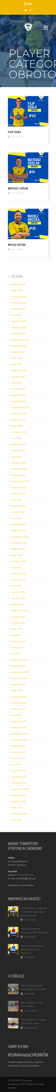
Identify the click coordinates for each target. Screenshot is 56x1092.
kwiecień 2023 (19, 506)
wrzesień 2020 (19, 678)
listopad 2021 (18, 604)
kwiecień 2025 (19, 370)
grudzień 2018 (19, 776)
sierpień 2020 (19, 684)
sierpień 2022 (18, 549)
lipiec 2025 (17, 358)
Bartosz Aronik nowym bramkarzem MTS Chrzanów (32, 949)
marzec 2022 (18, 580)
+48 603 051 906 (24, 875)
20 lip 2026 (29, 937)
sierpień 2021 (18, 623)
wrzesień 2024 (19, 413)
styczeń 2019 (18, 770)
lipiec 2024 (17, 426)
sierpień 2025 (18, 352)
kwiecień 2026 (19, 302)
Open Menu (46, 27)
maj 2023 (16, 499)
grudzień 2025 (19, 327)
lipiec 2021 (17, 629)
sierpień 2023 (18, 493)
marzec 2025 (18, 376)
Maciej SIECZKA (17, 245)
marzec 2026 (18, 309)
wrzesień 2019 (19, 740)
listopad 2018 (18, 783)
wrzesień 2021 (19, 616)
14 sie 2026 (29, 919)
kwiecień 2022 (19, 573)
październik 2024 (20, 407)
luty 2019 (16, 764)
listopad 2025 (18, 333)
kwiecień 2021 (19, 641)
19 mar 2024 (30, 1010)
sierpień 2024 (19, 419)
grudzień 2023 (19, 469)
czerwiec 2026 (19, 296)
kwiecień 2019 (19, 752)
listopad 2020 (19, 666)
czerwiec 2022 (19, 561)
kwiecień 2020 (19, 703)
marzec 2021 (18, 647)
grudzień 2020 (19, 660)
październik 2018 (20, 789)
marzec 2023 (18, 512)
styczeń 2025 (18, 389)
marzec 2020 (19, 709)
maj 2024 (16, 438)
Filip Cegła (14, 132)
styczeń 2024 (19, 463)
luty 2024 (16, 456)
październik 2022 (20, 536)
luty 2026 (16, 315)
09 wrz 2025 (17, 137)
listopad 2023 (18, 475)
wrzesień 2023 (19, 487)
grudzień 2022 (19, 524)
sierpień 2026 (18, 284)
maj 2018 (16, 820)
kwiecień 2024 (19, 444)
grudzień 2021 (19, 598)
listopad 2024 (19, 401)
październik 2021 (20, 610)
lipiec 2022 (17, 555)
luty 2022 (16, 586)
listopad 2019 (18, 727)
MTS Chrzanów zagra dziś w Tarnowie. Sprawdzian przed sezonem (34, 912)
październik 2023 (20, 481)
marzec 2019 (18, 758)
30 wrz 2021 (16, 249)
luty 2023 (16, 518)
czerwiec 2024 (19, 432)
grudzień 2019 (19, 721)
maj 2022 (16, 567)
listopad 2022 (18, 530)
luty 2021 (16, 653)
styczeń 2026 (19, 321)
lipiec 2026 (17, 290)
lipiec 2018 (17, 807)
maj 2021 (16, 635)
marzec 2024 (18, 450)
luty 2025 (16, 383)
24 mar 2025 (17, 193)
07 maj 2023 (30, 1028)
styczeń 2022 (19, 592)
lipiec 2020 (17, 690)
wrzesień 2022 (19, 543)
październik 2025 (20, 339)
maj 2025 (16, 364)
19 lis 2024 (29, 993)
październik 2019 (20, 733)
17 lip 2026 (29, 957)
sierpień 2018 (18, 801)
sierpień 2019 (18, 746)
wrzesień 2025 (19, 346)
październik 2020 (20, 672)
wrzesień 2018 (19, 795)
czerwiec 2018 (19, 813)
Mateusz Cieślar (18, 188)
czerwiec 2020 (19, 696)
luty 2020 (17, 715)
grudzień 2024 (19, 395)
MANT (22, 1084)
